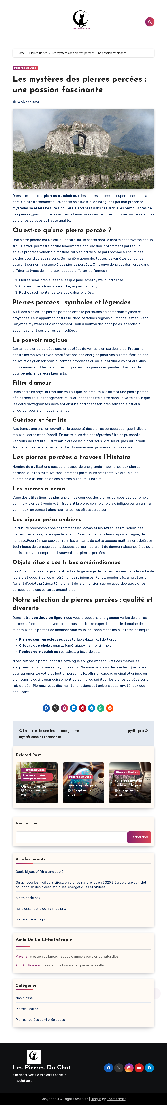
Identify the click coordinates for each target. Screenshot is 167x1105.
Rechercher (27, 823)
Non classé (24, 998)
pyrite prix (136, 731)
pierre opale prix (82, 785)
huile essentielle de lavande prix (41, 909)
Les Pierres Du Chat (42, 1068)
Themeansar (116, 1099)
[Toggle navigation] (15, 22)
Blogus (96, 1099)
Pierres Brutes (25, 68)
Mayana (21, 956)
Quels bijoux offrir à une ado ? (39, 872)
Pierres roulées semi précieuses (35, 777)
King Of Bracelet (28, 965)
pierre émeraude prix (32, 919)
